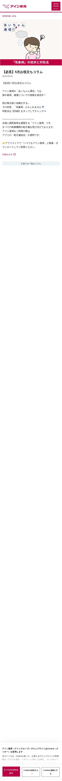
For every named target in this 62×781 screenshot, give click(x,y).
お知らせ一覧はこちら (31, 163)
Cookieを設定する (31, 770)
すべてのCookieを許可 (11, 771)
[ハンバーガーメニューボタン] (55, 6)
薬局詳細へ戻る (9, 16)
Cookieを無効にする (50, 772)
